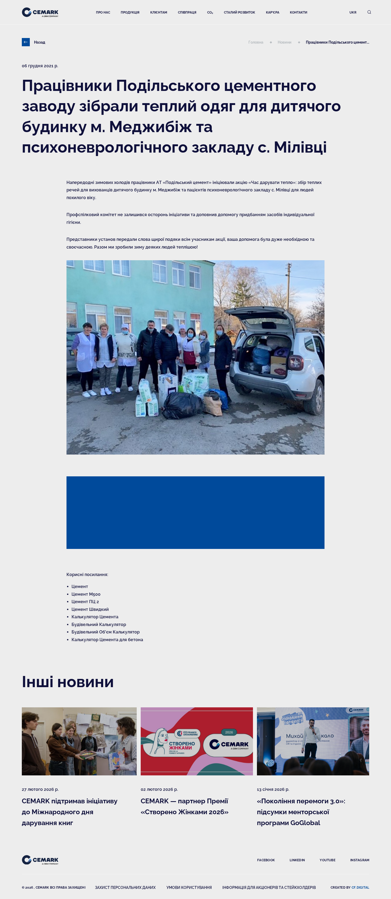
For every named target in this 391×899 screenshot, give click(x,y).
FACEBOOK (266, 860)
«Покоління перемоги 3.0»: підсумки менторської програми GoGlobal (301, 811)
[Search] (369, 12)
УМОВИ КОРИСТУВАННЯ (189, 887)
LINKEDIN (297, 860)
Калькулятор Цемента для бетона (107, 639)
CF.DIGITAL (360, 887)
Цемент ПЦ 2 (85, 601)
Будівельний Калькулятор (99, 624)
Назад (39, 42)
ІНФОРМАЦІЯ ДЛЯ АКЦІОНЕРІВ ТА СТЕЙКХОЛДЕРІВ (269, 887)
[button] (102, 12)
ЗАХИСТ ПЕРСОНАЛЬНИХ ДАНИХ (125, 887)
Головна (256, 42)
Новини (285, 42)
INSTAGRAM (359, 860)
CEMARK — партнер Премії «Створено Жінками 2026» (184, 806)
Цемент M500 (86, 594)
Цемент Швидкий (90, 609)
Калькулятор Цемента (95, 616)
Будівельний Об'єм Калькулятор (106, 631)
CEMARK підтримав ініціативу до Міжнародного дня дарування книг (70, 811)
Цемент (80, 586)
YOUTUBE (327, 860)
